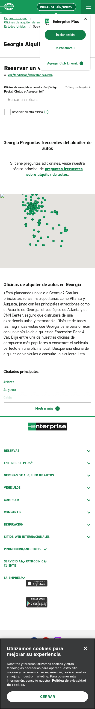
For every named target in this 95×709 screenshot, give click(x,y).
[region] (47, 673)
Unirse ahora (63, 48)
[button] (88, 7)
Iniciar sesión (65, 34)
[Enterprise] (7, 7)
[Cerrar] (85, 648)
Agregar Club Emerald (62, 63)
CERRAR (47, 697)
